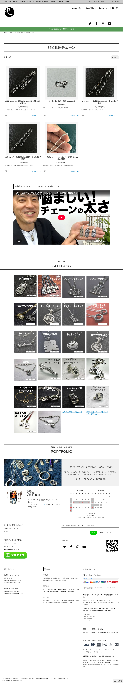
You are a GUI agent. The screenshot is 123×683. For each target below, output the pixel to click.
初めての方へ (117, 1)
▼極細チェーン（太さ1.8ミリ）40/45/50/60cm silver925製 (61, 158)
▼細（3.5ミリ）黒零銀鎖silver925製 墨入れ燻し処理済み (23, 158)
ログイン (105, 1)
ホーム (5, 32)
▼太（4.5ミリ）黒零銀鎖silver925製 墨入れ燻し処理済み (100, 102)
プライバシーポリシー (11, 543)
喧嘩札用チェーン (30, 32)
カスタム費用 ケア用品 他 (72, 412)
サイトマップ (94, 1)
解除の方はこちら (106, 532)
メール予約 (41, 504)
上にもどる (118, 681)
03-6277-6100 (8, 546)
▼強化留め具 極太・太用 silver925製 (61, 101)
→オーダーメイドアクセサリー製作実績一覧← (90, 479)
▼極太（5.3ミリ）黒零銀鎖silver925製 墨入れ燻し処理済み (23, 102)
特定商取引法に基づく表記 (13, 540)
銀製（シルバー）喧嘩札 (16, 32)
